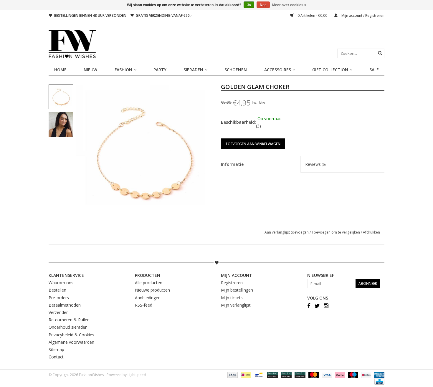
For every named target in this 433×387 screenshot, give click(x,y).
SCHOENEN (235, 69)
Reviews (315, 164)
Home (60, 69)
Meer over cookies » (289, 5)
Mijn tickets (232, 297)
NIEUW (90, 69)
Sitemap (56, 349)
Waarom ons (61, 282)
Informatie (232, 164)
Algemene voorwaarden (71, 342)
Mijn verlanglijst (236, 305)
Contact (56, 357)
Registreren (232, 282)
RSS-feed (143, 305)
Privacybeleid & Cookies (71, 335)
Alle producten (148, 282)
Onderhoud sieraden (68, 327)
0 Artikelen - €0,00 (312, 15)
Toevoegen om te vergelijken (336, 232)
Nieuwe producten (152, 290)
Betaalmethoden (65, 305)
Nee (263, 5)
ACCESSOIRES (277, 69)
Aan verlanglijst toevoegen (287, 232)
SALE (374, 69)
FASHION (123, 69)
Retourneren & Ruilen (69, 319)
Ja (249, 5)
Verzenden (59, 312)
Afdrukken (371, 232)
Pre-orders (59, 297)
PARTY (159, 69)
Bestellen (57, 290)
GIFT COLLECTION (330, 69)
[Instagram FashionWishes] (326, 305)
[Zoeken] (380, 53)
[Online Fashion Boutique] (216, 44)
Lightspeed (137, 374)
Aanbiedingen (148, 297)
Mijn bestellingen (237, 290)
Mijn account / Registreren (362, 15)
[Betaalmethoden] (232, 374)
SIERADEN (193, 69)
